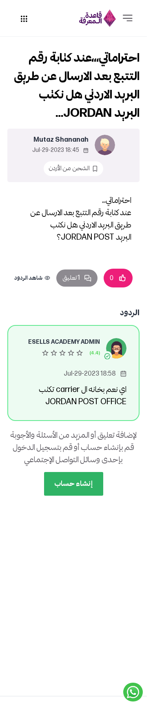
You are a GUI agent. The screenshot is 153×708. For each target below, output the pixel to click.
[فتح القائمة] (127, 18)
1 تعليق (71, 278)
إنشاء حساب (73, 483)
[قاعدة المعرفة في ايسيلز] (97, 18)
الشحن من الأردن (69, 168)
